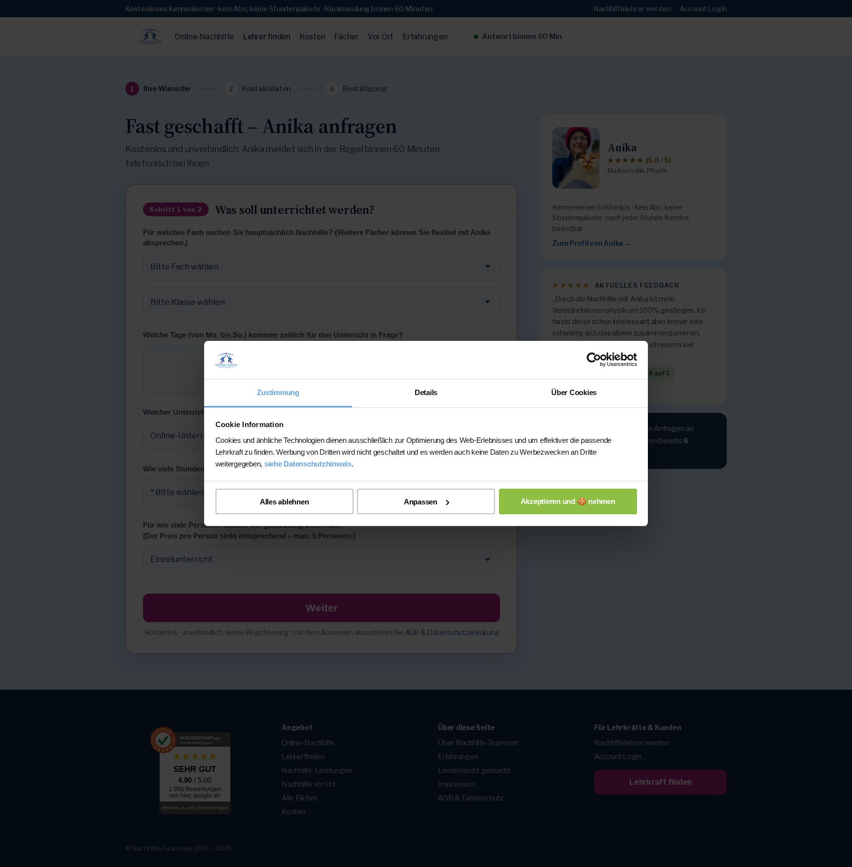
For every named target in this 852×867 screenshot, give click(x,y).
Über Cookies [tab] (574, 392)
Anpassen (420, 502)
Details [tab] (426, 392)
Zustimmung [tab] (278, 392)
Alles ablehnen (284, 502)
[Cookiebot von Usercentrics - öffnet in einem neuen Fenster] (594, 360)
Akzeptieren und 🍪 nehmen (568, 501)
